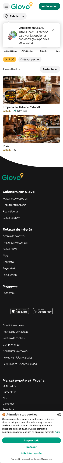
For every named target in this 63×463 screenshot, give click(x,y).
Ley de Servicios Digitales (17, 357)
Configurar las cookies (15, 351)
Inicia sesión (10, 274)
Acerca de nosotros (14, 236)
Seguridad (9, 268)
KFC (5, 397)
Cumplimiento (11, 344)
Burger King (9, 392)
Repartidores (10, 211)
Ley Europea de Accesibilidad (20, 364)
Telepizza (8, 409)
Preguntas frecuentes (15, 242)
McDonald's (9, 386)
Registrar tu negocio (14, 205)
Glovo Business (11, 217)
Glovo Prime (10, 249)
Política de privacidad (15, 331)
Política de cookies (13, 338)
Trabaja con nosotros (15, 198)
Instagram (9, 293)
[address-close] (53, 29)
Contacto (8, 261)
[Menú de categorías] (6, 6)
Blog (5, 255)
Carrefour (8, 403)
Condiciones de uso (14, 325)
